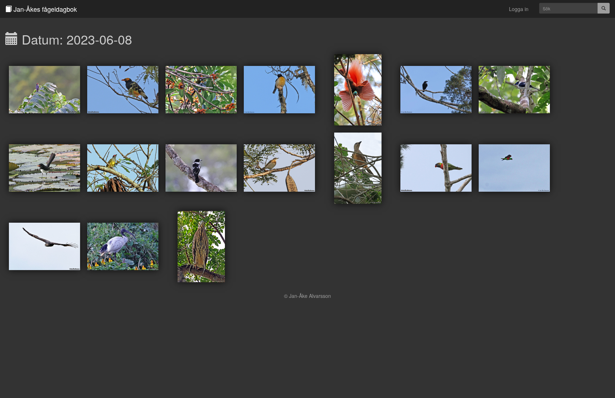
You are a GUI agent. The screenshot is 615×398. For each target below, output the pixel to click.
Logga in (519, 8)
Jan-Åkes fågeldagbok (44, 9)
